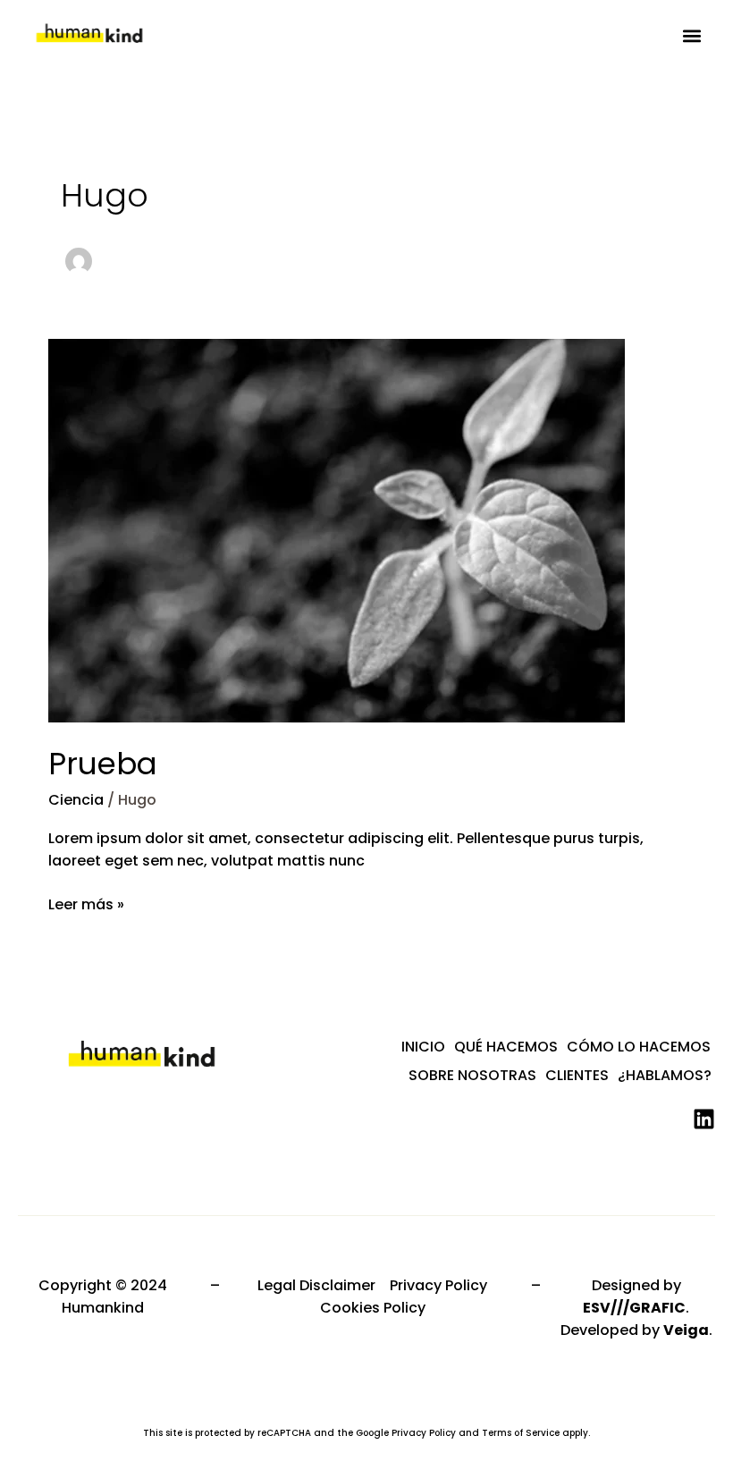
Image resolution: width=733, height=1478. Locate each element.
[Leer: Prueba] (336, 529)
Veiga (686, 1330)
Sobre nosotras (472, 1075)
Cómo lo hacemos (639, 1046)
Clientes (577, 1075)
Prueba (102, 763)
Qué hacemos (506, 1046)
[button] (691, 36)
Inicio (423, 1046)
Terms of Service (521, 1433)
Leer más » (86, 904)
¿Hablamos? (665, 1075)
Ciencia (76, 800)
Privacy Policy (424, 1433)
